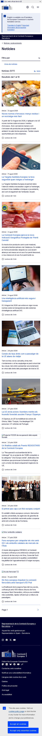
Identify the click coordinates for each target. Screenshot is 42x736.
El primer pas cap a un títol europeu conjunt (21, 509)
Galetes (5, 681)
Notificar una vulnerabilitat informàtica (16, 673)
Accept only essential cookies (23, 730)
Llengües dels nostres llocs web (14, 677)
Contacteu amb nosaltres (11, 668)
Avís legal (5, 690)
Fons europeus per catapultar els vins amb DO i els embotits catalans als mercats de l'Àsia (20, 543)
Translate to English (14, 25)
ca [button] (27, 7)
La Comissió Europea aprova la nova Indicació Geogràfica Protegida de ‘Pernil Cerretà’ (20, 237)
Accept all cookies (18, 724)
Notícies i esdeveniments (13, 43)
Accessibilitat (7, 694)
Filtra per (6, 58)
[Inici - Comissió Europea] (7, 7)
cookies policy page (16, 711)
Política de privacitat (9, 686)
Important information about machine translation (18, 27)
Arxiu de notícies (10, 64)
